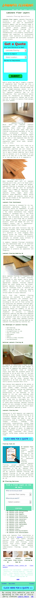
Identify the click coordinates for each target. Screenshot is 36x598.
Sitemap (4, 583)
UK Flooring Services (11, 481)
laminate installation (23, 470)
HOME (13, 9)
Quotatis (20, 537)
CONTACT (25, 9)
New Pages (12, 583)
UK (6, 478)
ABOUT (21, 9)
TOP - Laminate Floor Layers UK (15, 565)
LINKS (17, 9)
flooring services (22, 476)
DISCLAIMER (31, 9)
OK (32, 597)
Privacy (31, 583)
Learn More (23, 597)
